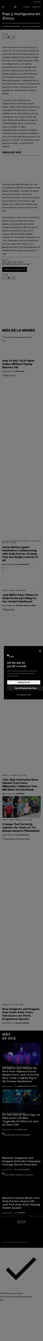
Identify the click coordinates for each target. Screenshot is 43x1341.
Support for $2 (24, 682)
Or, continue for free (24, 695)
